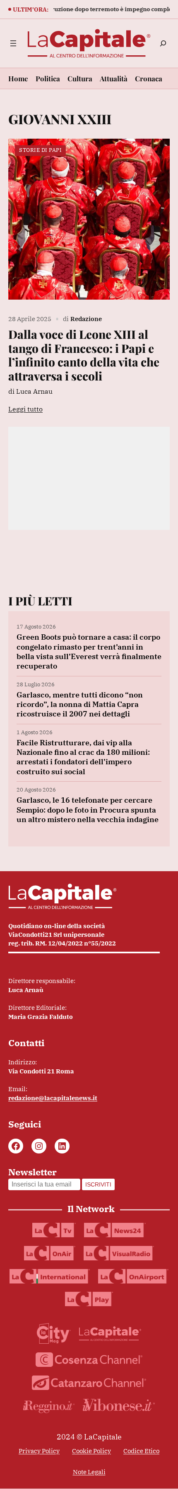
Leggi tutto (25, 409)
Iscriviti (98, 1184)
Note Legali (89, 1472)
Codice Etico (141, 1451)
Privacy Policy (39, 1451)
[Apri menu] (13, 43)
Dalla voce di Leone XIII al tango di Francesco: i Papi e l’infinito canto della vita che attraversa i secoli (83, 355)
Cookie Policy (91, 1451)
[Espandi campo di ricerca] (163, 43)
